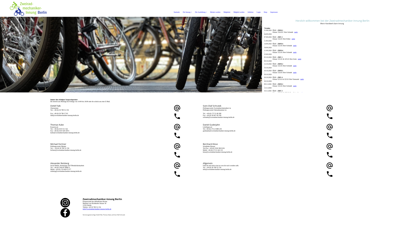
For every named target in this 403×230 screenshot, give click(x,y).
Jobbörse (250, 12)
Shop (265, 12)
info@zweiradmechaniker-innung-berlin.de (97, 209)
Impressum (274, 12)
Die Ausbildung (200, 12)
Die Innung (186, 12)
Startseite (177, 12)
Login (259, 12)
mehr (296, 32)
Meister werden (215, 12)
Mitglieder (227, 12)
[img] (24, 8)
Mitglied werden (239, 12)
